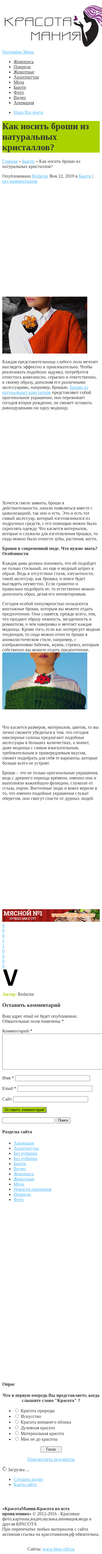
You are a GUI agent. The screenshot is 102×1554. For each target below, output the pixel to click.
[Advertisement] (51, 239)
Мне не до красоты (39, 1439)
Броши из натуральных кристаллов (45, 390)
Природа (22, 66)
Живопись (24, 61)
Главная (10, 161)
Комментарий (17, 1031)
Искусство (31, 1416)
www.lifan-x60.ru (58, 1549)
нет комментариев (19, 181)
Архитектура (26, 77)
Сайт (7, 1099)
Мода (19, 82)
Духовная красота (38, 1427)
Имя (8, 1077)
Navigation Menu (18, 52)
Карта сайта (25, 1484)
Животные (24, 71)
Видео (20, 97)
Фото (19, 92)
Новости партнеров (33, 1189)
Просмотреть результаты (51, 1459)
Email (9, 1088)
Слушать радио (28, 1479)
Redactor (40, 176)
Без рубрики (25, 1153)
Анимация (24, 102)
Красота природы (38, 1410)
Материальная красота (42, 1433)
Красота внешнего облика (46, 1422)
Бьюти (20, 87)
